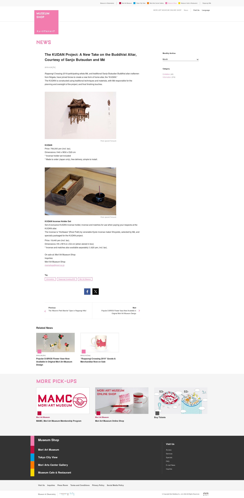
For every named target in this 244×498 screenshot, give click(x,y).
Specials (169, 457)
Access (169, 450)
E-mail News (170, 465)
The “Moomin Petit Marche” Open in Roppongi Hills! (67, 309)
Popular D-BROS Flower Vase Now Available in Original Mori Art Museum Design (118, 310)
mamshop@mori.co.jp (54, 265)
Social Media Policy (115, 485)
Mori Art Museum (127, 3)
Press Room (62, 485)
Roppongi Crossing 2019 (66, 279)
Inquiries (169, 469)
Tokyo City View (140, 3)
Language (206, 10)
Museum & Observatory (107, 3)
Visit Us (196, 10)
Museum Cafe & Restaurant (189, 3)
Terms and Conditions (80, 485)
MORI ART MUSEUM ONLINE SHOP (167, 10)
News (186, 10)
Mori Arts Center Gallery (157, 3)
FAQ (167, 461)
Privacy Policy (98, 485)
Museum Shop (172, 3)
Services (169, 453)
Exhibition (166, 74)
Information (50, 279)
